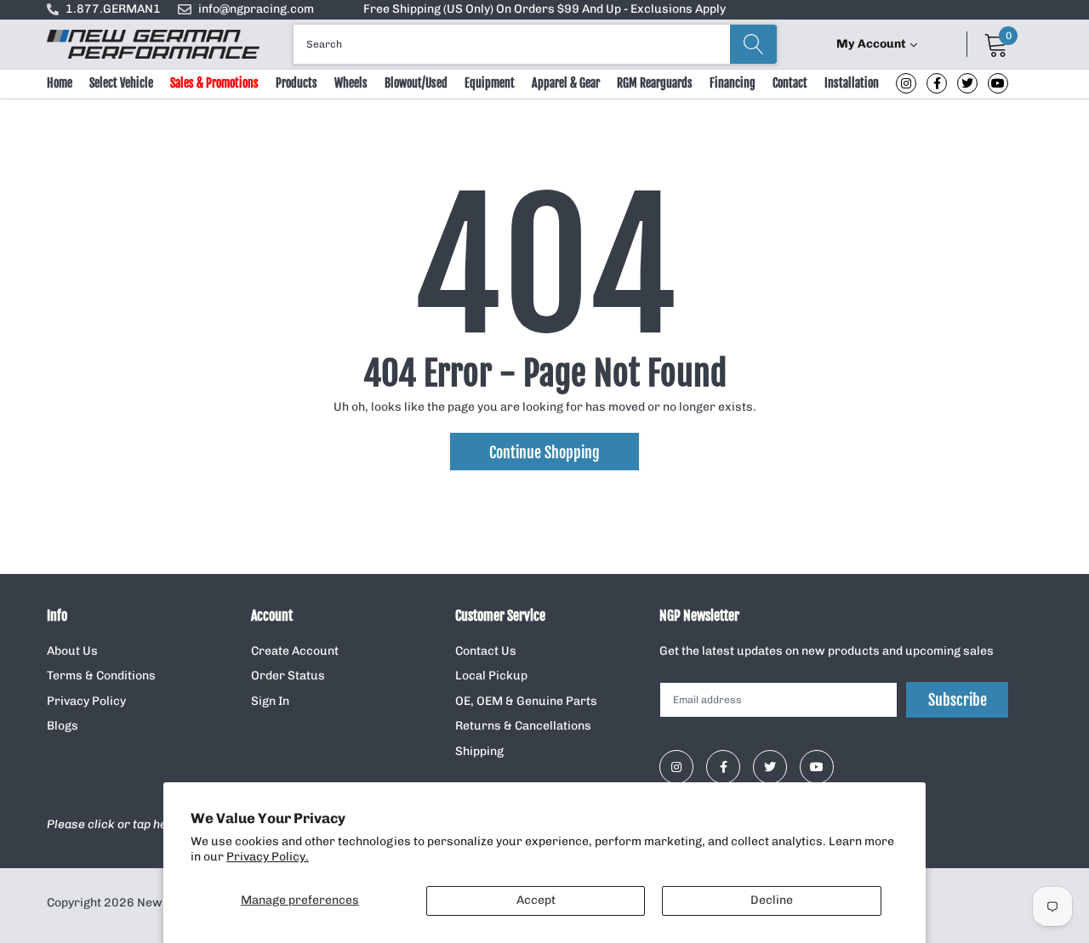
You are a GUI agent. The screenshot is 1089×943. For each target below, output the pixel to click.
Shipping (479, 751)
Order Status (288, 675)
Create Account (295, 651)
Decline (771, 900)
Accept (536, 900)
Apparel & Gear (566, 83)
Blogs (62, 726)
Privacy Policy (86, 701)
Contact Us (485, 651)
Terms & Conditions (101, 675)
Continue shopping (544, 452)
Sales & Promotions (214, 83)
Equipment (490, 83)
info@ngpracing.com (256, 9)
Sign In (270, 701)
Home (59, 83)
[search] (753, 44)
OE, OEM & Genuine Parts (526, 701)
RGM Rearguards (655, 83)
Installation (851, 83)
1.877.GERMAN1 (113, 9)
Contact (790, 83)
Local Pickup (491, 675)
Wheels (351, 83)
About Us (72, 651)
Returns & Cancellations (523, 726)
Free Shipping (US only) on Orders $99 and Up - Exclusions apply (544, 9)
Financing (732, 83)
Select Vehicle (121, 83)
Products (296, 83)
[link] (906, 83)
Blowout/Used (416, 83)
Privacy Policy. (267, 856)
